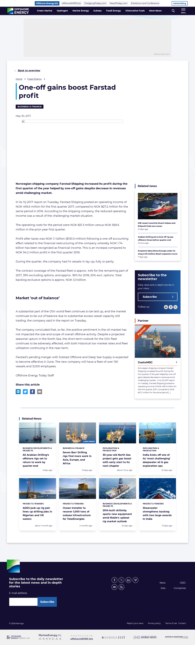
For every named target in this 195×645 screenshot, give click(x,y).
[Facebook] (171, 307)
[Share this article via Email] (39, 391)
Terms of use (171, 623)
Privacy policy (154, 623)
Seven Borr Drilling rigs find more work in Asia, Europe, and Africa (77, 458)
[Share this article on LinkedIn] (18, 391)
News (162, 582)
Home (19, 79)
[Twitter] (175, 307)
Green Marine (44, 10)
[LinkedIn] (166, 307)
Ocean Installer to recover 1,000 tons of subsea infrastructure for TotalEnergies (77, 513)
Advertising (179, 3)
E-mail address (18, 593)
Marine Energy (81, 10)
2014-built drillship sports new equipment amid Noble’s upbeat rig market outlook (117, 516)
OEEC (183, 582)
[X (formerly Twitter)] (121, 580)
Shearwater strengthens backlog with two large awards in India (157, 513)
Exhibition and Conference (145, 3)
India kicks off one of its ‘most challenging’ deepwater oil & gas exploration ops (156, 460)
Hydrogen (62, 10)
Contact (182, 623)
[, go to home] (18, 11)
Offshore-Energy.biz (47, 3)
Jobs (163, 588)
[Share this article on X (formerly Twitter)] (25, 391)
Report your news (135, 623)
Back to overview (28, 70)
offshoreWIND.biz (71, 3)
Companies (180, 588)
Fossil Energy (113, 10)
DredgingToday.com (95, 3)
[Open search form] (173, 11)
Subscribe (150, 296)
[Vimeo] (135, 580)
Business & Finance (30, 106)
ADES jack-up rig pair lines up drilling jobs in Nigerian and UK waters (37, 513)
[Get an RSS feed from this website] (121, 587)
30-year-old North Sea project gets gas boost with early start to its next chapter (117, 460)
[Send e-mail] (114, 587)
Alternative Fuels (135, 10)
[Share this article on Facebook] (32, 391)
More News (155, 10)
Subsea (97, 10)
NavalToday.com (118, 3)
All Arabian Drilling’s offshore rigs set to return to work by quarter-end (36, 460)
